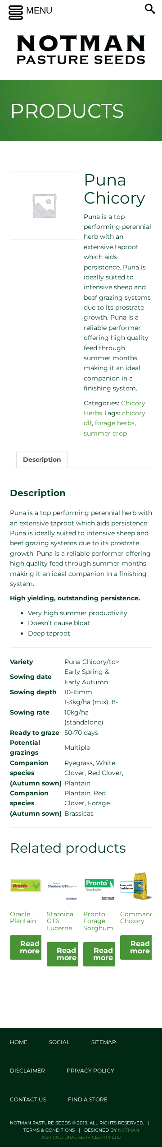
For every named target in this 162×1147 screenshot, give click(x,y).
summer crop (105, 433)
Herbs (93, 413)
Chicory (133, 403)
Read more (30, 947)
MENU (39, 10)
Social (59, 1042)
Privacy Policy (90, 1070)
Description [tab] (42, 459)
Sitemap (103, 1042)
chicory (133, 413)
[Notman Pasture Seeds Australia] (81, 49)
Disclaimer (27, 1070)
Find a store (88, 1099)
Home (18, 1042)
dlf (88, 423)
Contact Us (28, 1099)
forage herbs (115, 423)
